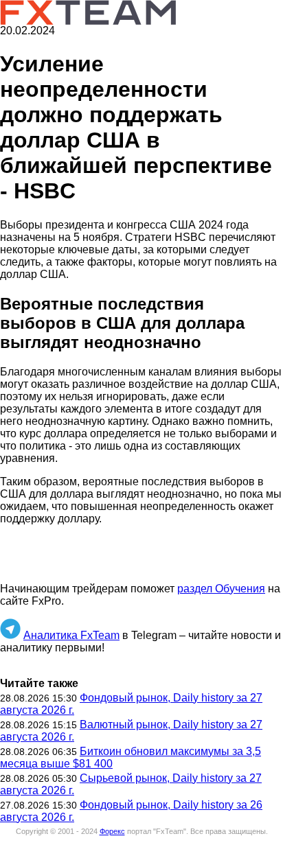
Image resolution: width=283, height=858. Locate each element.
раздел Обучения (221, 588)
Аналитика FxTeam (71, 635)
